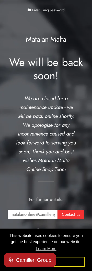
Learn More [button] (46, 248)
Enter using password (48, 10)
